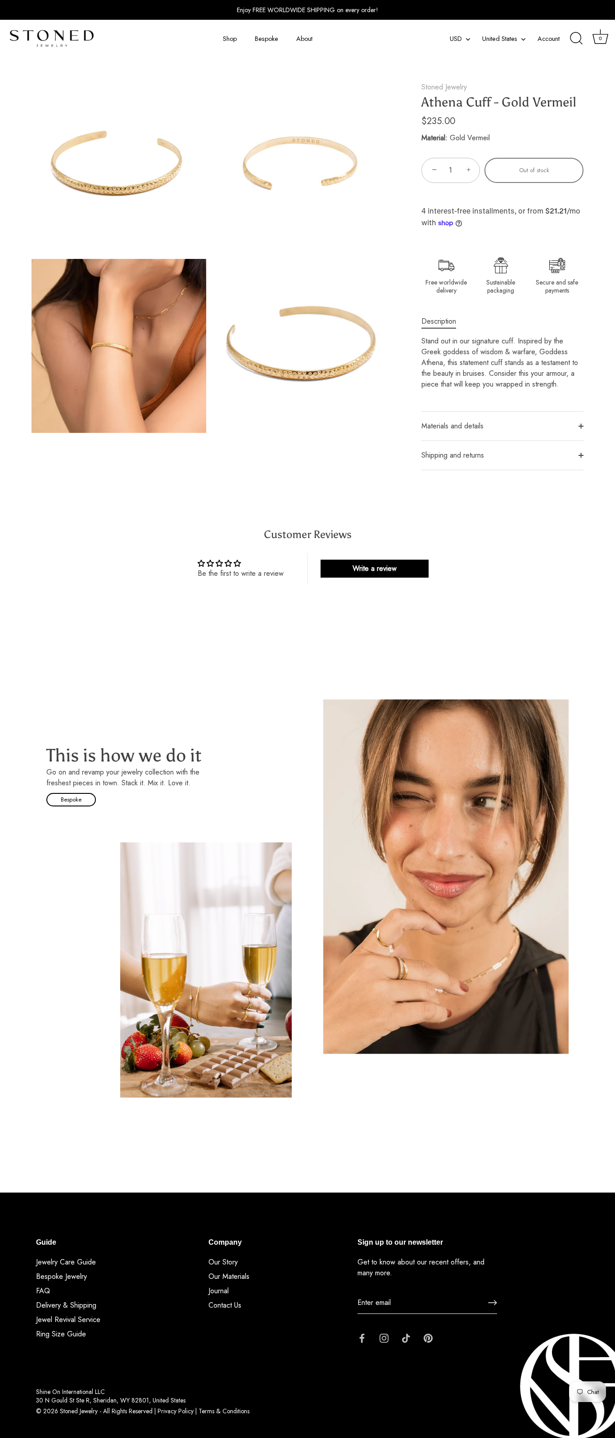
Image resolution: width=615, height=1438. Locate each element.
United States (499, 39)
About (304, 38)
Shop (230, 38)
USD (456, 39)
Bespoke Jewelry (61, 1276)
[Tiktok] (406, 1337)
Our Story (223, 1262)
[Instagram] (384, 1337)
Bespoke (266, 38)
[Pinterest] (428, 1337)
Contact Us (224, 1305)
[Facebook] (361, 1337)
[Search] (576, 39)
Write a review (375, 568)
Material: (434, 138)
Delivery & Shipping (66, 1305)
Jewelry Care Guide (66, 1262)
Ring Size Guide (61, 1334)
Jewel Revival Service (68, 1319)
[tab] (443, 321)
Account (549, 38)
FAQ (43, 1291)
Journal (218, 1291)
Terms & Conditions (224, 1411)
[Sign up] (492, 1302)
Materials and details (452, 426)
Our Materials (228, 1276)
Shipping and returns (452, 455)
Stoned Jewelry (444, 87)
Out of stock (534, 170)
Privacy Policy (176, 1411)
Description (438, 321)
